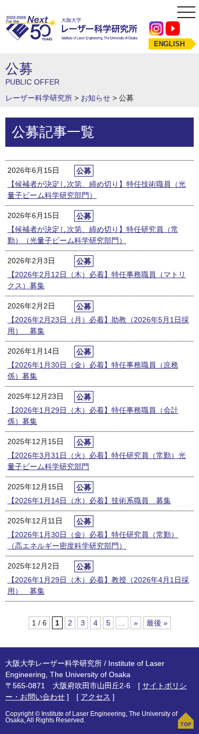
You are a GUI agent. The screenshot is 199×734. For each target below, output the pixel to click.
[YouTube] (173, 28)
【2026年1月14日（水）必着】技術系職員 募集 (89, 500)
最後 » (157, 623)
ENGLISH (169, 44)
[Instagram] (156, 28)
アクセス (95, 697)
